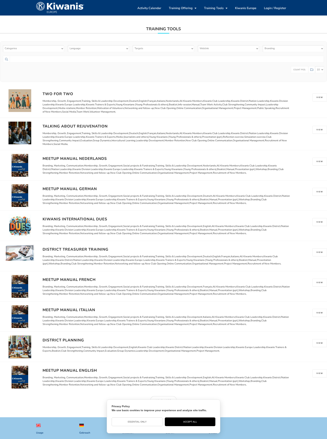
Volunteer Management (102, 111)
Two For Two (58, 93)
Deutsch (133, 101)
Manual (196, 104)
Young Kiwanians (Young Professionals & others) (142, 104)
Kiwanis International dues (75, 219)
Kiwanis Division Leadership (87, 169)
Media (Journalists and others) (132, 137)
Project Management (245, 108)
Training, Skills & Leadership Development (105, 101)
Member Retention (86, 108)
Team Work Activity (211, 104)
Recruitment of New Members (229, 173)
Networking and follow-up (139, 108)
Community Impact (255, 104)
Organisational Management (217, 108)
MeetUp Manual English (70, 370)
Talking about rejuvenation (75, 126)
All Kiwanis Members (191, 101)
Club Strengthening (233, 104)
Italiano (161, 101)
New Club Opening (165, 108)
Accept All (190, 421)
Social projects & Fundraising (139, 165)
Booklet (173, 104)
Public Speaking (266, 108)
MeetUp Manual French (69, 279)
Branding (273, 169)
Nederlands (172, 101)
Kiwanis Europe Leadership (70, 104)
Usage (39, 432)
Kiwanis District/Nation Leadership (250, 101)
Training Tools (214, 8)
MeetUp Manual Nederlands (75, 158)
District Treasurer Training (75, 249)
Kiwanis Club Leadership (216, 101)
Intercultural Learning (123, 140)
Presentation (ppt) (212, 137)
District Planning (63, 340)
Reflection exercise (233, 137)
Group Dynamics (102, 140)
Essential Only (137, 421)
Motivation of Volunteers (110, 108)
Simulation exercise (255, 137)
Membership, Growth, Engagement (62, 101)
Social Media (69, 111)
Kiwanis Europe (245, 8)
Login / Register (275, 8)
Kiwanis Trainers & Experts (100, 104)
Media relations (66, 108)
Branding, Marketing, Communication (63, 165)
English (143, 101)
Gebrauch (84, 432)
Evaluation (86, 140)
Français (151, 101)
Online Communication (188, 108)
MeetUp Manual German (70, 188)
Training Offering (181, 8)
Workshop (261, 169)
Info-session (184, 104)
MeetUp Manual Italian (69, 309)
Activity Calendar (149, 8)
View (319, 97)
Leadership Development (150, 140)
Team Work (82, 111)
